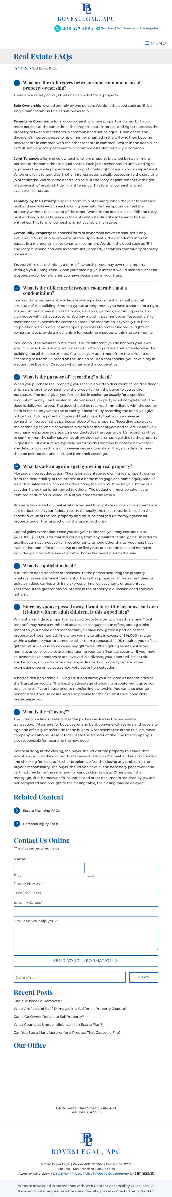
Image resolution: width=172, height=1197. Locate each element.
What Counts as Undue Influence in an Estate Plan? (58, 1025)
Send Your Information (83, 960)
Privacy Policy (82, 1173)
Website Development (112, 1173)
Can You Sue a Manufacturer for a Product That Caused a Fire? (67, 1033)
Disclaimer (61, 1173)
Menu (159, 43)
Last (91, 876)
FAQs (24, 68)
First (17, 876)
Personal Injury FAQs (41, 824)
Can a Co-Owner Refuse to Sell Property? (49, 1017)
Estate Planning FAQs (41, 811)
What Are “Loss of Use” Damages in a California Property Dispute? (70, 1009)
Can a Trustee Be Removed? (38, 1001)
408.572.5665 (78, 28)
